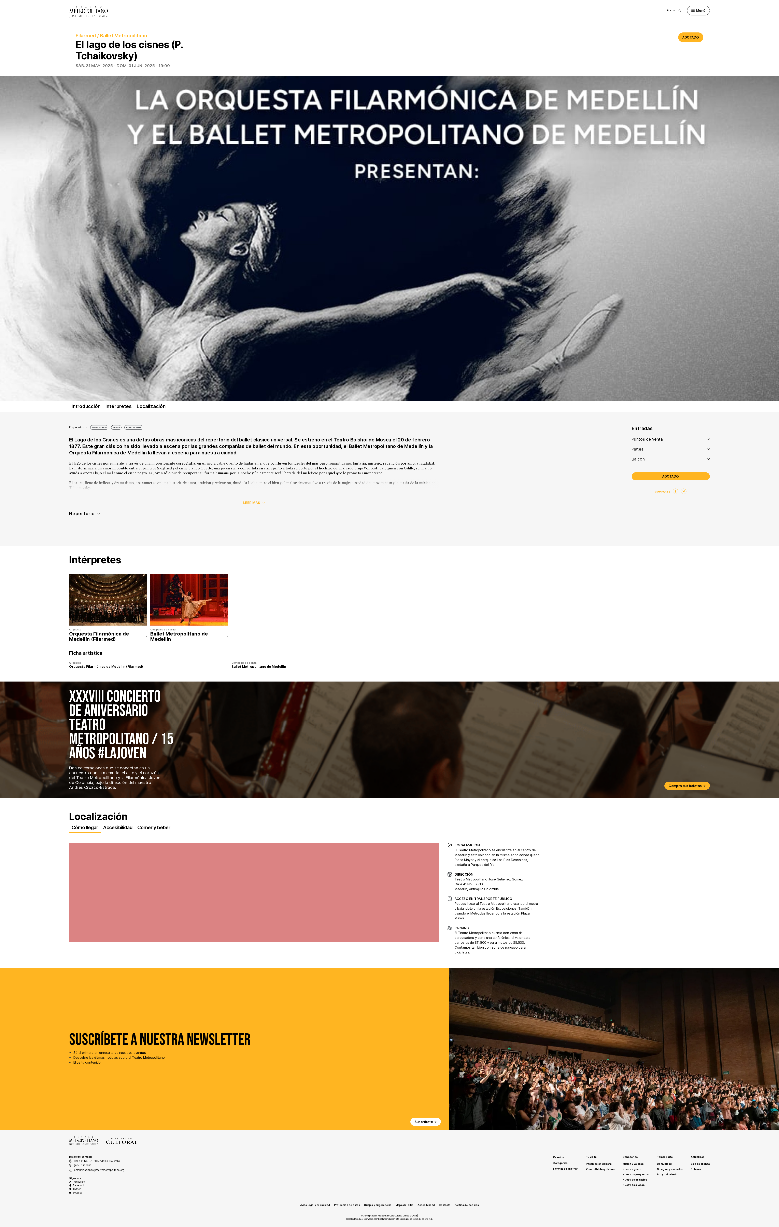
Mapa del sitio (404, 1205)
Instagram (79, 1181)
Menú (701, 11)
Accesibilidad (117, 827)
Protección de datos (347, 1205)
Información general (599, 1163)
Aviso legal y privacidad (315, 1205)
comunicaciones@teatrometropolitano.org (99, 1169)
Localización (151, 406)
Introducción (86, 406)
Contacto (444, 1205)
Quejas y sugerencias (377, 1205)
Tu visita (591, 1156)
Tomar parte (665, 1156)
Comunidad (664, 1163)
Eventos (558, 1157)
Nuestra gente (632, 1169)
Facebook (79, 1185)
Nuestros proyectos (636, 1174)
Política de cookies (466, 1205)
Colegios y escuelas (670, 1169)
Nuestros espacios (635, 1179)
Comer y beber (153, 827)
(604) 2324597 (82, 1165)
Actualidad (698, 1156)
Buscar (671, 10)
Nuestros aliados (634, 1184)
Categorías (560, 1163)
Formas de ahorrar (565, 1168)
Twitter (77, 1189)
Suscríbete (424, 1122)
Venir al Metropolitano (600, 1169)
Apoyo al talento (667, 1174)
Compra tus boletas (685, 786)
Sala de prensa (700, 1163)
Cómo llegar (85, 827)
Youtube (78, 1192)
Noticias (696, 1169)
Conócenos (630, 1156)
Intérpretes (118, 406)
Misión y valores (633, 1163)
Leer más (251, 503)
